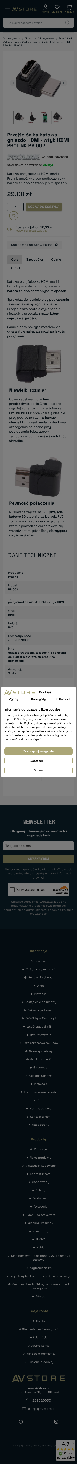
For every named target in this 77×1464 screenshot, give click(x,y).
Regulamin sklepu (40, 977)
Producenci (40, 1198)
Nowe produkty (40, 1157)
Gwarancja (40, 1067)
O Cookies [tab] (63, 699)
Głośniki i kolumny (40, 1223)
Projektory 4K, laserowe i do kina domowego (40, 1276)
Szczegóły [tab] (34, 259)
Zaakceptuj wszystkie (38, 751)
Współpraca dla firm (40, 1026)
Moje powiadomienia (40, 1354)
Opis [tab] (14, 259)
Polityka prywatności (40, 969)
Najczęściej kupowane (40, 1165)
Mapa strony (40, 1125)
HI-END (40, 1239)
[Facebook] (20, 1421)
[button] (45, 9)
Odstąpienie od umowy (40, 1002)
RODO (40, 1100)
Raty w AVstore (40, 1035)
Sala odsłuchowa (40, 1076)
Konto (40, 1321)
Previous (13, 83)
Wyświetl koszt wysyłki (31, 230)
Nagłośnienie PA (41, 1268)
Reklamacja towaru (41, 1010)
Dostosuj (37, 761)
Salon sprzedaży (40, 1051)
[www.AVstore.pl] (24, 9)
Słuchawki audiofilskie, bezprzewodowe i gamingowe (40, 1286)
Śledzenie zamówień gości (40, 1329)
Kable (40, 1247)
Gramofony (40, 1231)
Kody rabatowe (40, 1108)
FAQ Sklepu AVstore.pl (40, 1018)
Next (64, 83)
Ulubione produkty (41, 1362)
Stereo (40, 1296)
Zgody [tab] (13, 699)
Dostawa (40, 961)
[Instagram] (56, 1421)
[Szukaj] (67, 23)
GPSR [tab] (15, 268)
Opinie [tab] (56, 259)
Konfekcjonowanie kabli (40, 1092)
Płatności (40, 994)
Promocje (40, 1149)
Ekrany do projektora (40, 1215)
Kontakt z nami (40, 1116)
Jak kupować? (40, 1059)
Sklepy (40, 1190)
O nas (40, 985)
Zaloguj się (40, 1337)
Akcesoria (40, 1206)
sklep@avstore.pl (41, 1409)
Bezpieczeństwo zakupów (40, 1043)
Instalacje (40, 1084)
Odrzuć (39, 770)
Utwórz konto (40, 1345)
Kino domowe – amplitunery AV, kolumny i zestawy (40, 1258)
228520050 (41, 1400)
